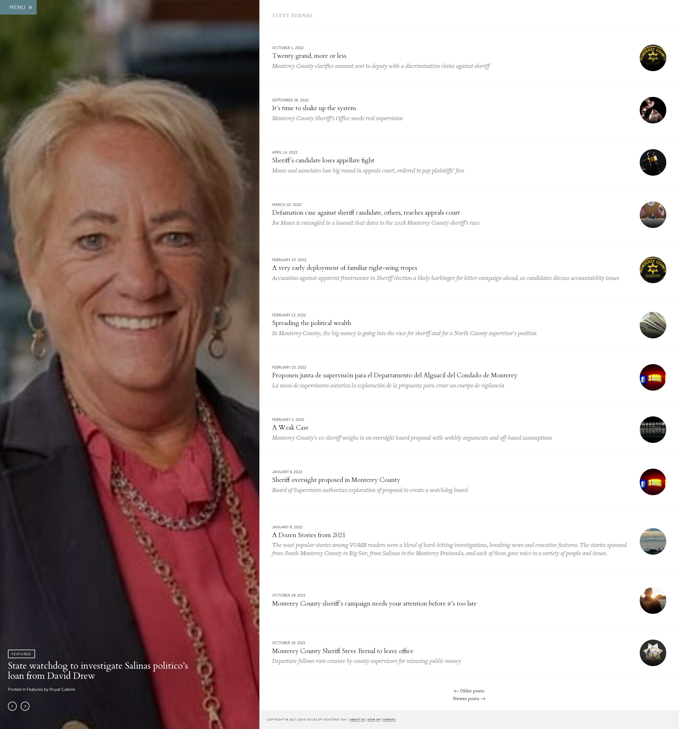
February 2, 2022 (288, 419)
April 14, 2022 (285, 152)
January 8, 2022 (287, 527)
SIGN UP (374, 719)
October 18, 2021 (289, 642)
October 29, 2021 (289, 595)
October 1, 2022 (288, 47)
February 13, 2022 (289, 315)
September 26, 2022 (290, 100)
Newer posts (469, 698)
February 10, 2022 (289, 367)
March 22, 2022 (287, 204)
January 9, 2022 (287, 471)
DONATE (389, 719)
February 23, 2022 (289, 259)
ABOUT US (357, 719)
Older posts (469, 690)
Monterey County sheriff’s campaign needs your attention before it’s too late (374, 603)
